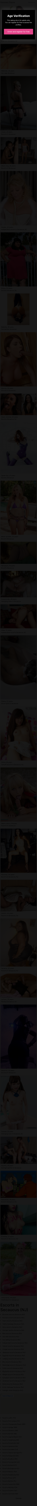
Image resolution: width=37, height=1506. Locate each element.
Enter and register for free (19, 32)
